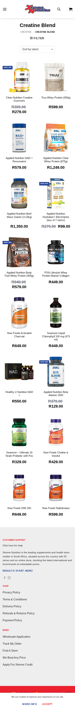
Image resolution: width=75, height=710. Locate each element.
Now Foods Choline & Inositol (55, 454)
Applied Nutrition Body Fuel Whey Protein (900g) (19, 274)
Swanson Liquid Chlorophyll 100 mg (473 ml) (56, 336)
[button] (5, 9)
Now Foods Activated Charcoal (19, 335)
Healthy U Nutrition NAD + (19, 393)
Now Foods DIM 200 (19, 508)
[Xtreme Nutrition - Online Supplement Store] (37, 9)
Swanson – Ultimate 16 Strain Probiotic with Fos (19, 454)
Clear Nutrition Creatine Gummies (19, 99)
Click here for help (13, 545)
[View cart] (70, 9)
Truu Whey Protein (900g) (55, 97)
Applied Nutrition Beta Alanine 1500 (56, 393)
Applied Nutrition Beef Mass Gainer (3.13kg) (19, 215)
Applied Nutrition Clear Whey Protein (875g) (56, 160)
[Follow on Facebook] (4, 577)
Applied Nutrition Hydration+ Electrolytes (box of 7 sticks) (56, 217)
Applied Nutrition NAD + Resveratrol (19, 160)
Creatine (26, 32)
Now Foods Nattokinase (56, 508)
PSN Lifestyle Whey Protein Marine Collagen (55, 274)
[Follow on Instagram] (9, 577)
